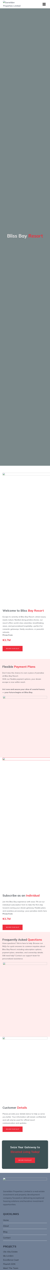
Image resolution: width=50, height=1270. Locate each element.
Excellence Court (11, 1260)
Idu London (8, 1255)
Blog (5, 1231)
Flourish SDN (9, 1264)
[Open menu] (44, 4)
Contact (7, 1237)
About (6, 1226)
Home (6, 1220)
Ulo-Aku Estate (10, 1251)
